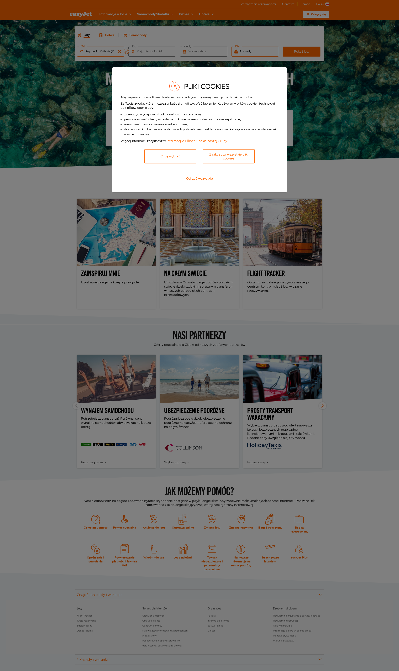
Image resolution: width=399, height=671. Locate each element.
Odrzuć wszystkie (199, 178)
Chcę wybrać (170, 156)
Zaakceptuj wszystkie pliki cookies (228, 156)
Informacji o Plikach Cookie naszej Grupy (197, 141)
